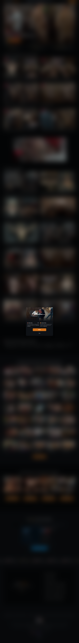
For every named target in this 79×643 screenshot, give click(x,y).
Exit (39, 333)
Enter (39, 329)
